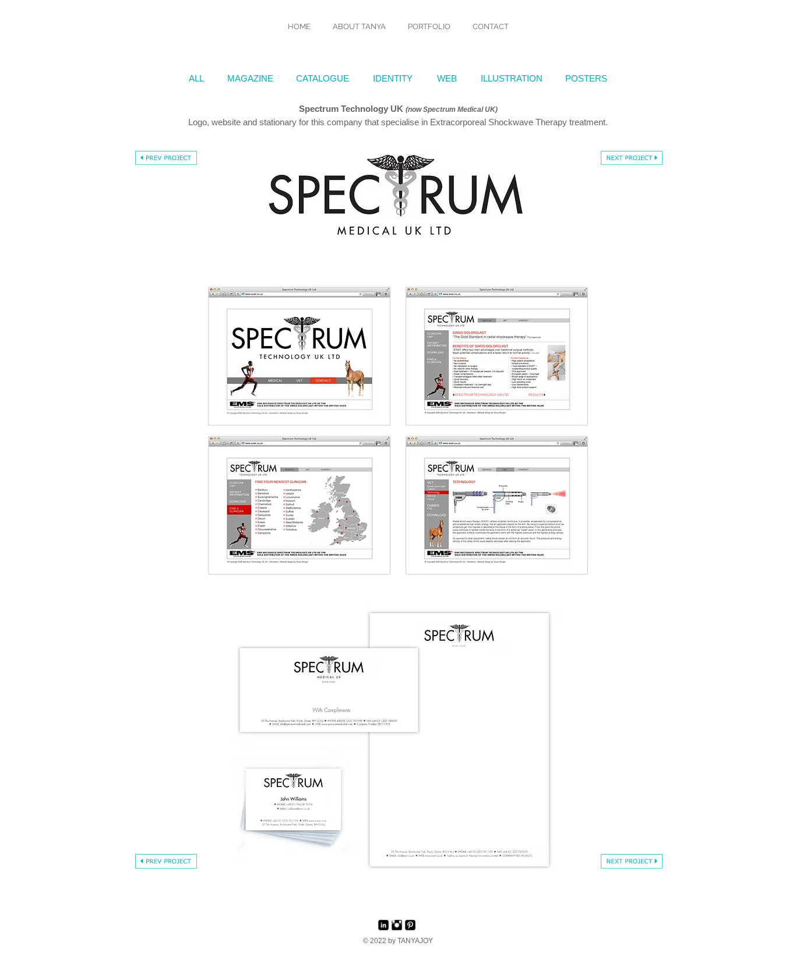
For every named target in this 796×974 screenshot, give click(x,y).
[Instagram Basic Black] (397, 925)
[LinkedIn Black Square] (383, 925)
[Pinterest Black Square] (410, 925)
